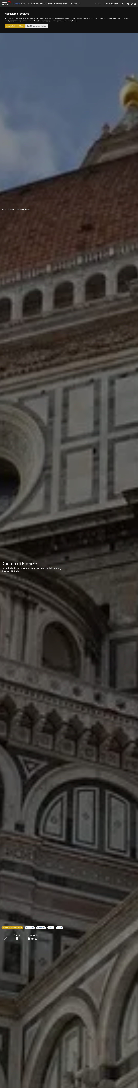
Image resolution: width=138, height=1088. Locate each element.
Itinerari (58, 4)
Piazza (59, 927)
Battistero (30, 927)
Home (4, 209)
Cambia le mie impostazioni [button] (36, 26)
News (50, 4)
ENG (99, 4)
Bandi (65, 4)
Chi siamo (73, 4)
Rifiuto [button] (21, 26)
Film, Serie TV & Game (30, 4)
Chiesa (51, 927)
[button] (80, 4)
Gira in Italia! (110, 4)
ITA (95, 4)
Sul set (43, 4)
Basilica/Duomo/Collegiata (12, 927)
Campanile (41, 927)
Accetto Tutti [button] (10, 26)
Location (16, 4)
